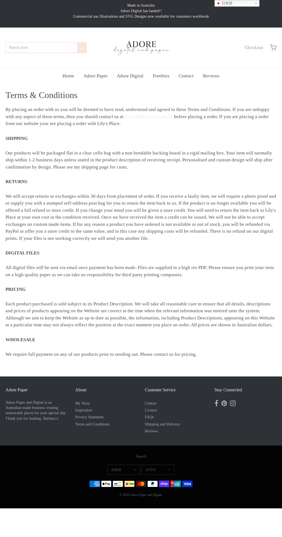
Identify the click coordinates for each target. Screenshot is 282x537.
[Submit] (82, 47)
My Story (82, 403)
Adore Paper (95, 75)
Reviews (211, 75)
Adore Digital (130, 75)
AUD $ (150, 470)
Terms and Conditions (92, 424)
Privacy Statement (89, 417)
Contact (186, 75)
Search (141, 456)
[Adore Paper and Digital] (141, 47)
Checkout (254, 47)
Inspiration (83, 410)
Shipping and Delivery (162, 424)
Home (68, 75)
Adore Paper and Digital (146, 495)
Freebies (161, 75)
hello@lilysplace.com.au (148, 116)
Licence (151, 410)
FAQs (149, 417)
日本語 (116, 470)
